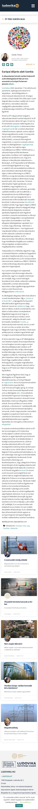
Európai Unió (21, 526)
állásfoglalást (15, 126)
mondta (23, 322)
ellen (18, 393)
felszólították (29, 202)
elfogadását (6, 424)
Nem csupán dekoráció (13, 644)
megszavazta (8, 382)
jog (28, 526)
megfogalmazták (8, 129)
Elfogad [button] (19, 805)
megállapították (27, 144)
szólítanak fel (19, 291)
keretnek (22, 470)
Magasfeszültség (11, 728)
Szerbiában (6, 88)
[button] (33, 6)
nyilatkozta (21, 306)
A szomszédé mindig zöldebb (15, 560)
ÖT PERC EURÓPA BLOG (15, 19)
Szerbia (6, 528)
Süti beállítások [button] (25, 802)
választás (14, 528)
